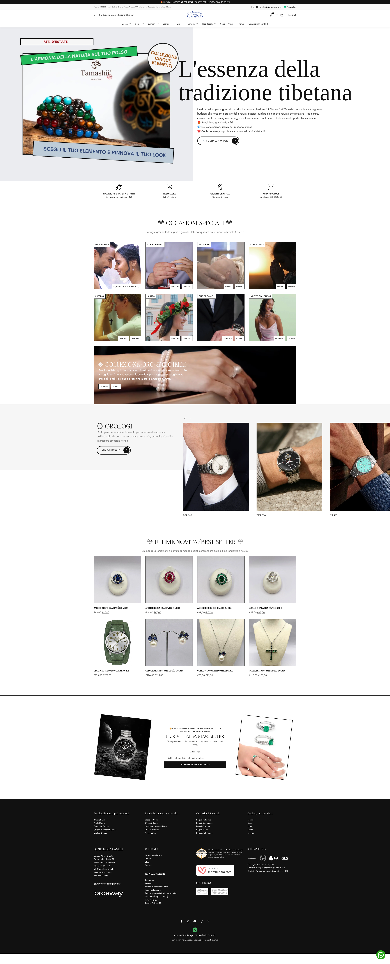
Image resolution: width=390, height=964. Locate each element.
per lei (123, 338)
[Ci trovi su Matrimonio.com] (215, 870)
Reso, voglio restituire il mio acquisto (161, 893)
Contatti (148, 865)
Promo (241, 23)
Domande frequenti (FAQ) (156, 896)
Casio (250, 823)
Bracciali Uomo (151, 819)
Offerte (148, 858)
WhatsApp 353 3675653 (271, 197)
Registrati (292, 14)
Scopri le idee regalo (126, 286)
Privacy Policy (151, 899)
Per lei (175, 286)
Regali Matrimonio (204, 832)
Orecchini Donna (101, 826)
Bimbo (239, 286)
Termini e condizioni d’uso (156, 886)
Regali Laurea (202, 829)
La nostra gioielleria (153, 855)
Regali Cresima (203, 826)
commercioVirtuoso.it (223, 852)
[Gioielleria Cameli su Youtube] (195, 921)
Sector (250, 829)
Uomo (239, 338)
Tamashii (289, 109)
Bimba (228, 286)
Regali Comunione (204, 823)
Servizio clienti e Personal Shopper (118, 14)
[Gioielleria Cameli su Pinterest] (208, 921)
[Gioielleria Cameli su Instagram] (187, 921)
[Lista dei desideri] (276, 15)
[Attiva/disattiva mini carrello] (282, 15)
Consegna (149, 880)
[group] (216, 470)
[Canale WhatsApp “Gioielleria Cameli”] (195, 930)
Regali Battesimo (203, 819)
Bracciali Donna (101, 819)
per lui (187, 286)
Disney (250, 826)
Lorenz (250, 819)
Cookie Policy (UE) (153, 903)
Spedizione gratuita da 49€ (217, 122)
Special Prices (226, 23)
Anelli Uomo (150, 832)
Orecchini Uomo (152, 829)
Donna (227, 338)
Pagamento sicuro (153, 889)
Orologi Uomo (151, 823)
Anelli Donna (99, 823)
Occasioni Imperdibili (258, 23)
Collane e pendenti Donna (105, 829)
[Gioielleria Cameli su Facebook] (181, 921)
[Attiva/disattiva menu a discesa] (95, 15)
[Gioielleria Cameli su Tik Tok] (202, 921)
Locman (251, 832)
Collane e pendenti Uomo (156, 826)
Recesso (148, 883)
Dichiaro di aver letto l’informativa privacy (185, 758)
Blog (147, 861)
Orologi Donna (100, 832)
